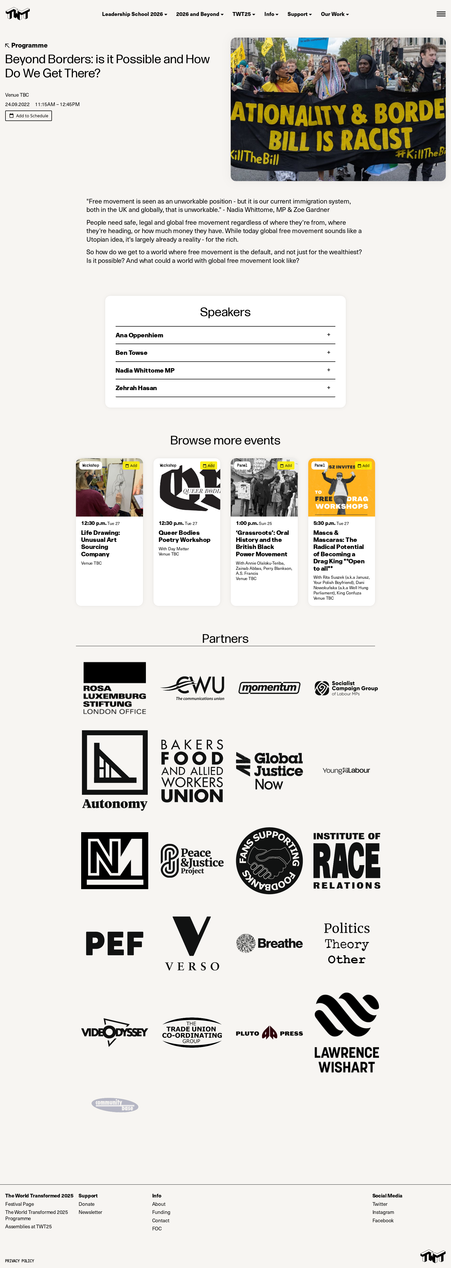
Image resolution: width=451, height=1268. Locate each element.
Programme (29, 45)
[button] (441, 13)
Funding (161, 1212)
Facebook (404, 1220)
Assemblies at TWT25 (28, 1226)
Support (298, 14)
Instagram (404, 1212)
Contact (160, 1220)
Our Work (333, 14)
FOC (157, 1228)
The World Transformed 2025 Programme (36, 1215)
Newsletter (112, 1212)
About (158, 1204)
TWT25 (242, 14)
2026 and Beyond (197, 14)
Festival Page (19, 1204)
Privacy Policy (19, 1261)
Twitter (401, 1204)
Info (269, 14)
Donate (108, 1204)
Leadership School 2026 (132, 14)
